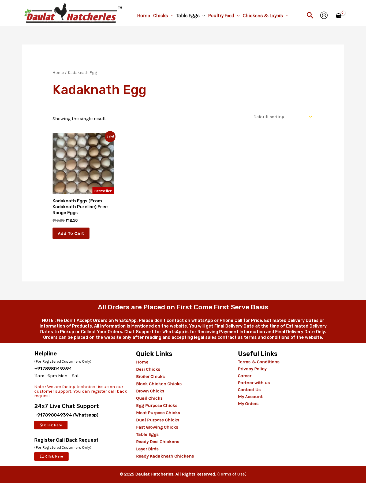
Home (143, 15)
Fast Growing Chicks (157, 427)
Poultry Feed (221, 15)
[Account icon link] (324, 15)
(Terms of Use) (232, 474)
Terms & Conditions (258, 361)
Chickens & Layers (263, 15)
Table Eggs (188, 15)
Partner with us (254, 382)
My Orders (248, 403)
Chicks (160, 15)
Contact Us (249, 389)
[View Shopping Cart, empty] (338, 15)
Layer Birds (147, 448)
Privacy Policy (252, 368)
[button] (310, 15)
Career (244, 375)
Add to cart (71, 233)
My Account (250, 396)
